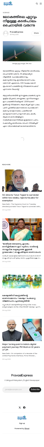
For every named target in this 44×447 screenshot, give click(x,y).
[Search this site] (37, 3)
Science (6, 13)
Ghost (26, 429)
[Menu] (41, 3)
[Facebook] (24, 407)
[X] (20, 407)
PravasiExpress (16, 32)
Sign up (22, 424)
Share (36, 33)
